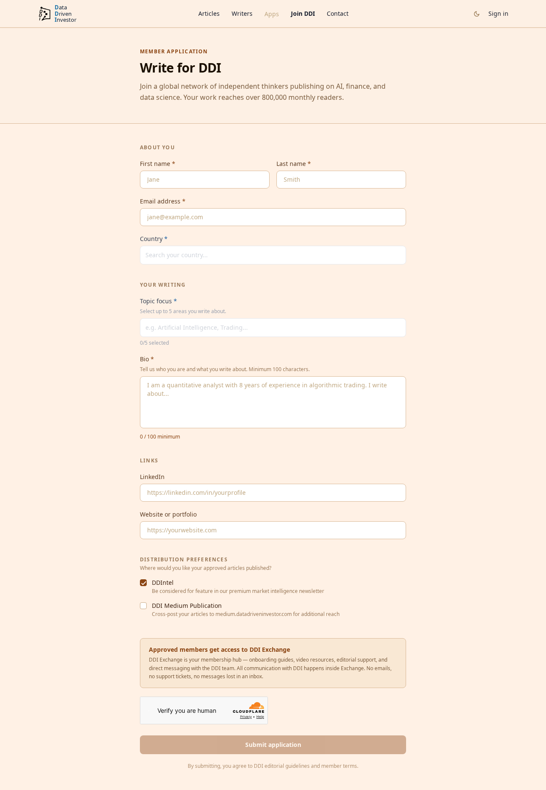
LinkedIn (152, 477)
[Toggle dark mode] (476, 13)
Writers (242, 13)
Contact (338, 13)
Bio (147, 359)
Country (154, 239)
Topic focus (158, 301)
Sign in (498, 13)
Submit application (273, 745)
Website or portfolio (168, 514)
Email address (163, 201)
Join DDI (303, 13)
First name (157, 164)
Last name (293, 164)
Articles (209, 13)
